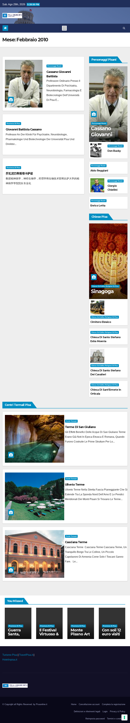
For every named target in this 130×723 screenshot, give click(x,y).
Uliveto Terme (74, 484)
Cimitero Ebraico (100, 321)
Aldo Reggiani (99, 170)
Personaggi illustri (54, 66)
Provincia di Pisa (13, 123)
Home (73, 704)
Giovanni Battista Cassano (24, 129)
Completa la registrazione (113, 704)
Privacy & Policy (117, 711)
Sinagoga (102, 291)
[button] (124, 28)
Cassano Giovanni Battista (101, 134)
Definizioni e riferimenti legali (87, 711)
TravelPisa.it (26, 654)
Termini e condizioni (116, 718)
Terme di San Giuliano (80, 427)
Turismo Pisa (9, 654)
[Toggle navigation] (64, 28)
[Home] (5, 28)
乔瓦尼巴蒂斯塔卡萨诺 (19, 173)
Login (105, 711)
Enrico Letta (97, 205)
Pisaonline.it (41, 704)
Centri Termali (71, 421)
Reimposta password (95, 718)
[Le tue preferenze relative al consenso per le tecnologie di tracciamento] (124, 717)
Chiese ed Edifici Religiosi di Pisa (105, 286)
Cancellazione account (89, 704)
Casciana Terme (76, 542)
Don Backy (114, 150)
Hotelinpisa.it (9, 659)
